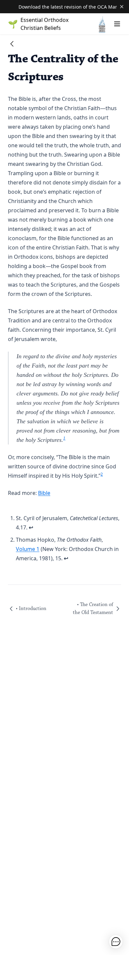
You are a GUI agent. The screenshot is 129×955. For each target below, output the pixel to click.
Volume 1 (27, 549)
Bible (44, 493)
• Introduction (31, 608)
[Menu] (117, 24)
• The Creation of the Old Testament (93, 608)
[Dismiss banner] (121, 6)
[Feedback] (115, 941)
